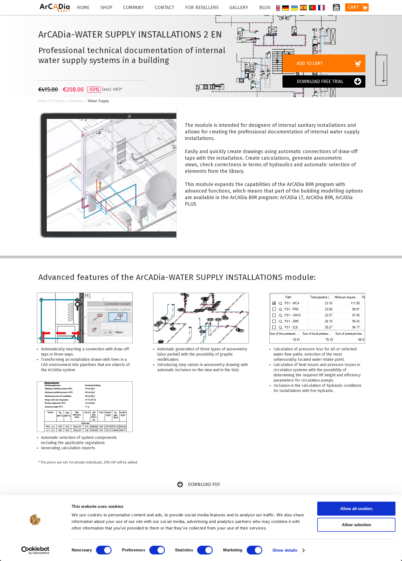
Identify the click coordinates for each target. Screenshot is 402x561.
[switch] (157, 550)
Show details (284, 550)
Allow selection (356, 524)
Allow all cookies (356, 508)
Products (58, 101)
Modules (76, 101)
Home (42, 101)
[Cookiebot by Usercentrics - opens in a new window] (35, 550)
